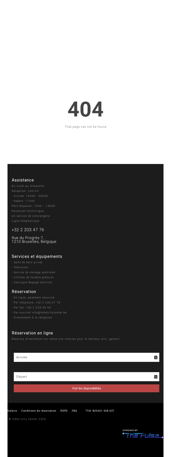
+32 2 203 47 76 (28, 229)
